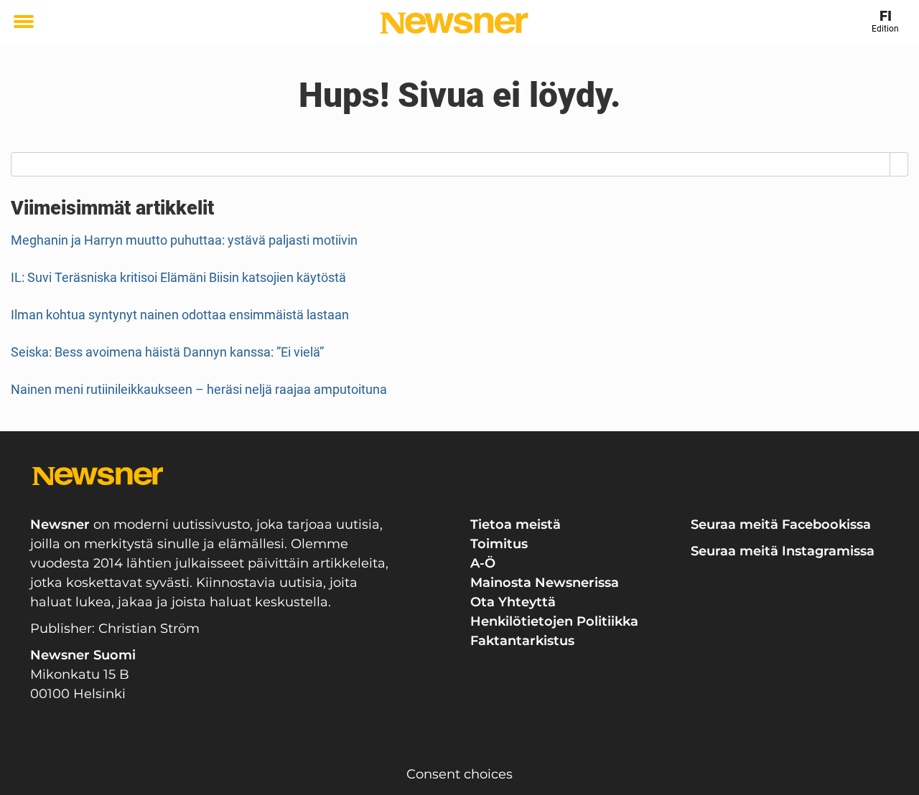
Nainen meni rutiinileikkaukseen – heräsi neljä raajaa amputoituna (199, 389)
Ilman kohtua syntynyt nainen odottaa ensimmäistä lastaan (180, 314)
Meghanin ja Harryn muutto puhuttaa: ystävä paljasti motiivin (184, 240)
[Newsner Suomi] (454, 23)
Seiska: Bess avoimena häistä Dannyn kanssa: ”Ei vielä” (167, 351)
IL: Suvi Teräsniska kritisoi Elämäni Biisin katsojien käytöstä (178, 277)
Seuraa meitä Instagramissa (782, 551)
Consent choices (459, 774)
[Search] (899, 164)
